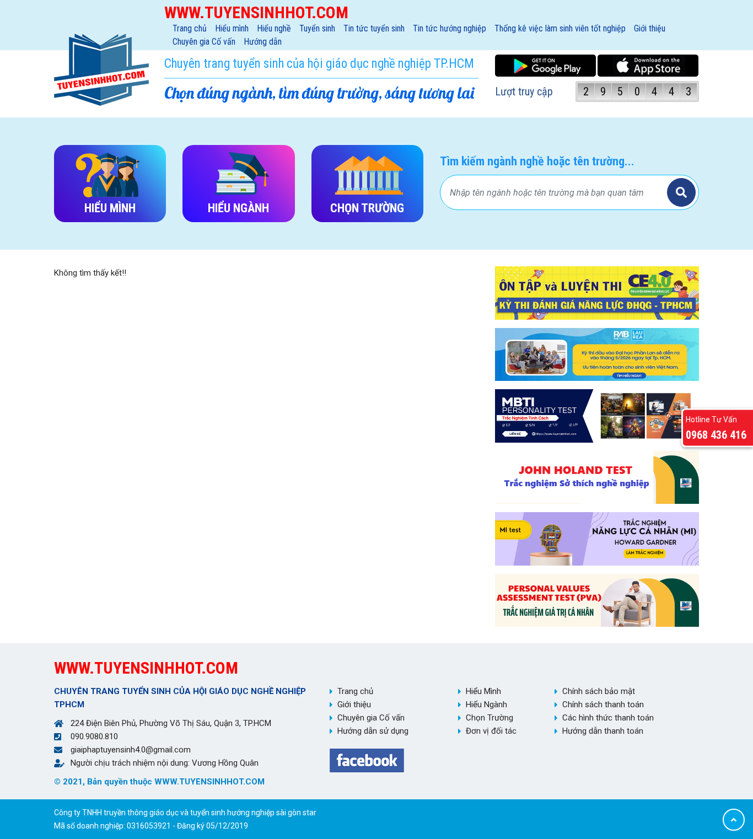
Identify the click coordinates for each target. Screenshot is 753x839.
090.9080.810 (94, 736)
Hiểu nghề (274, 28)
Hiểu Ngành (486, 704)
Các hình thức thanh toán (608, 718)
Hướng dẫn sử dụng (372, 731)
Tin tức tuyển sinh (374, 28)
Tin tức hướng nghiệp (449, 28)
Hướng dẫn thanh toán (602, 731)
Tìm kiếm (681, 192)
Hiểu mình (232, 28)
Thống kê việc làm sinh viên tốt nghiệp (560, 28)
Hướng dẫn (263, 41)
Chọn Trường (489, 718)
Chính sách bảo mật (598, 691)
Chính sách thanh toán (603, 704)
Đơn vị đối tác (491, 731)
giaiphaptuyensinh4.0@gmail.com (131, 750)
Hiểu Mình (483, 691)
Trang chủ (190, 28)
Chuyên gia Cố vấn (204, 41)
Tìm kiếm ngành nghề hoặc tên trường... (537, 161)
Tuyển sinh (317, 28)
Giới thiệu (649, 28)
